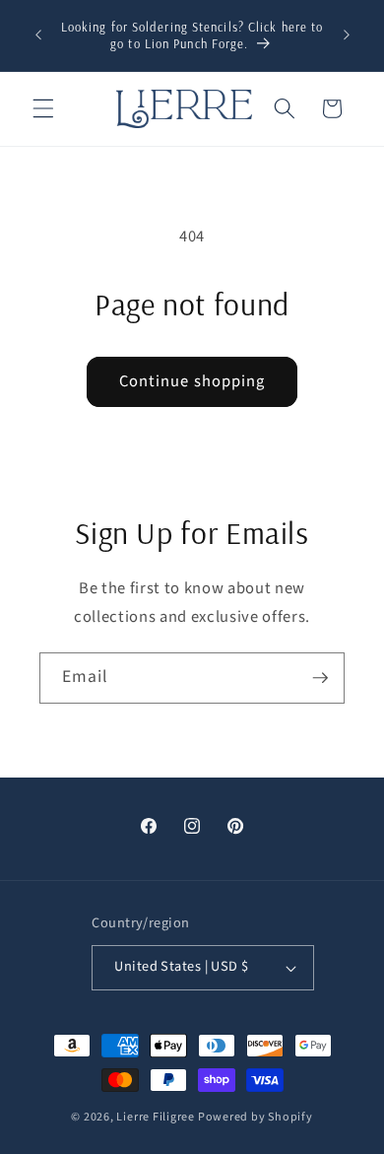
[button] (43, 108)
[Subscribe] (320, 678)
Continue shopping (192, 381)
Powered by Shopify (255, 1117)
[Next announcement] (346, 35)
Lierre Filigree (156, 1117)
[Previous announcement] (38, 35)
